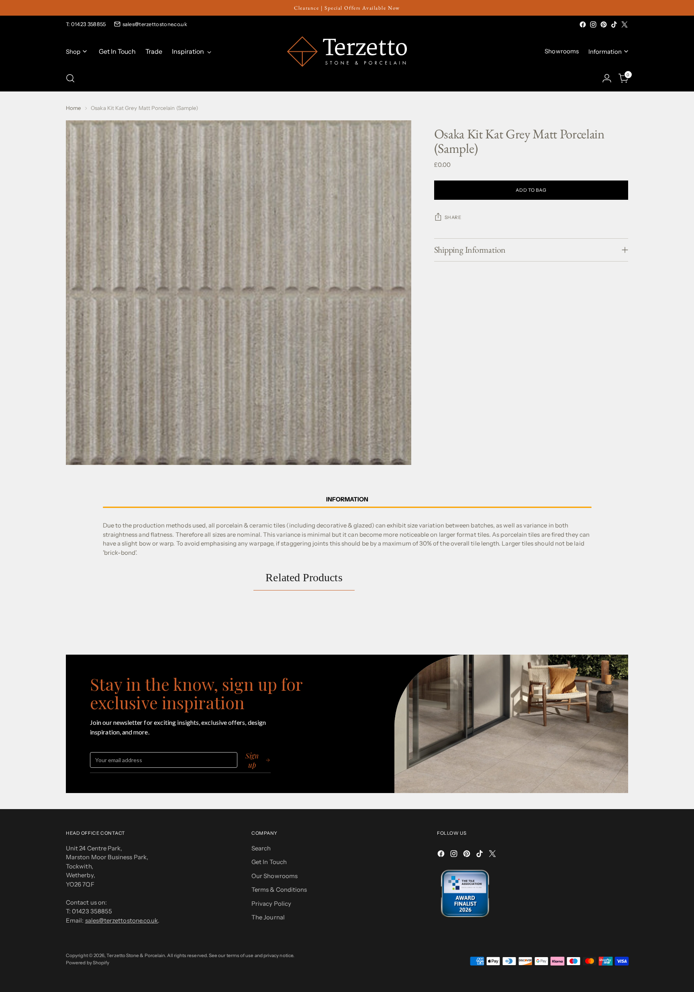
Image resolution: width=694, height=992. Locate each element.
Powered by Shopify (87, 963)
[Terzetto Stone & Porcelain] (347, 51)
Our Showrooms (274, 876)
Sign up (252, 760)
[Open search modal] (70, 78)
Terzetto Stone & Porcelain (135, 955)
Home (73, 108)
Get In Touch (269, 862)
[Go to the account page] (607, 78)
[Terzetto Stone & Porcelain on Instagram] (593, 24)
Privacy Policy (271, 903)
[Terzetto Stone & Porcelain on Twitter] (624, 24)
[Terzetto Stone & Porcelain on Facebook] (582, 24)
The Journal (268, 917)
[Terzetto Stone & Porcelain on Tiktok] (614, 24)
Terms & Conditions (279, 889)
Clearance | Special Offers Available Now (347, 7)
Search (261, 848)
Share (453, 217)
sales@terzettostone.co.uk (155, 24)
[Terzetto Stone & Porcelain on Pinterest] (603, 24)
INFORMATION (347, 499)
